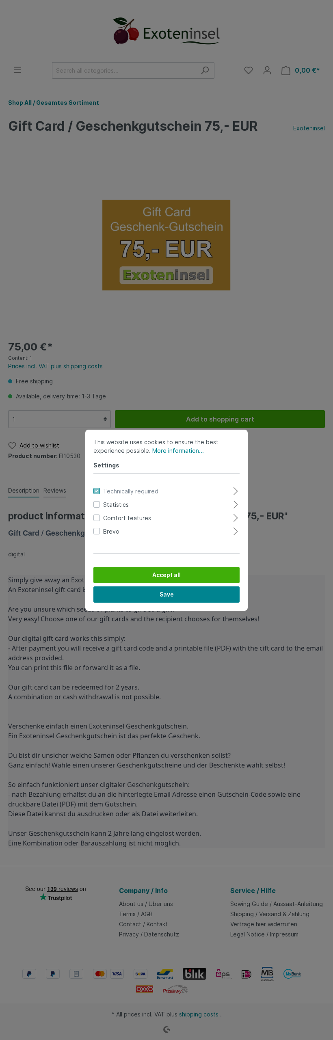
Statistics (116, 504)
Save (167, 594)
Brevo (111, 531)
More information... (178, 450)
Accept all (166, 574)
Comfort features (127, 518)
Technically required (130, 491)
